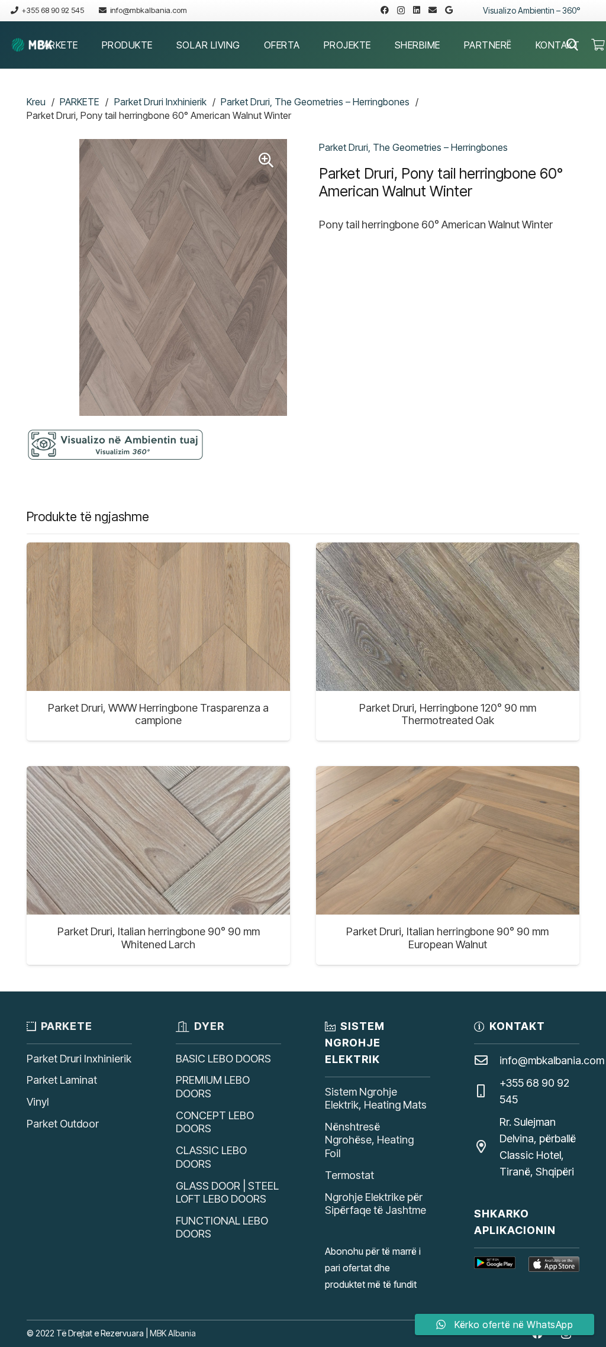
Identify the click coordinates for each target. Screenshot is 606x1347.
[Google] (449, 10)
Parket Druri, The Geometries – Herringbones (315, 102)
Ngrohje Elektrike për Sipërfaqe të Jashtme (375, 1204)
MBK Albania (173, 1333)
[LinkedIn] (416, 10)
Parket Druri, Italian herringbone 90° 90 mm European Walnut (447, 938)
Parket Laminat (62, 1080)
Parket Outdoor (63, 1123)
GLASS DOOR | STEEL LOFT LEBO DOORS (227, 1193)
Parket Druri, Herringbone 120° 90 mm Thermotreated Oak (447, 714)
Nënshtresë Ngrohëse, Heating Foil (369, 1139)
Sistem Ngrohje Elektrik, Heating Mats (376, 1099)
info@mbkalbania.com (551, 1060)
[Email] (432, 10)
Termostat (349, 1175)
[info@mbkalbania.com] (486, 1060)
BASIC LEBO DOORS (223, 1058)
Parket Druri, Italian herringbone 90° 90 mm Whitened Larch (158, 938)
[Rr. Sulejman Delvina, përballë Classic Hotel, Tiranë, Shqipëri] (486, 1147)
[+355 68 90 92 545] (486, 1091)
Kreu (36, 102)
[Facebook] (385, 10)
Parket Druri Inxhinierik (160, 102)
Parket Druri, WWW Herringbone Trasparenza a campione (158, 714)
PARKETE (79, 102)
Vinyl (38, 1102)
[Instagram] (401, 10)
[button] (87, 44)
